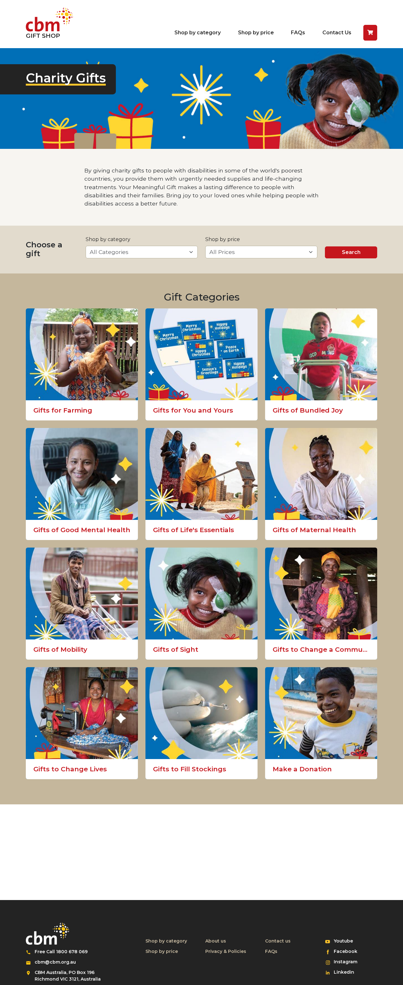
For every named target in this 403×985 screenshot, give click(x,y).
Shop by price (256, 33)
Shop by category (197, 33)
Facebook (348, 951)
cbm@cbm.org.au (55, 962)
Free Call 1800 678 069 (61, 951)
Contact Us (336, 33)
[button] (370, 33)
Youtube (348, 941)
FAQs (298, 33)
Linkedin (348, 972)
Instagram (348, 962)
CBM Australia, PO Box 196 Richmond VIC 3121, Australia (68, 976)
